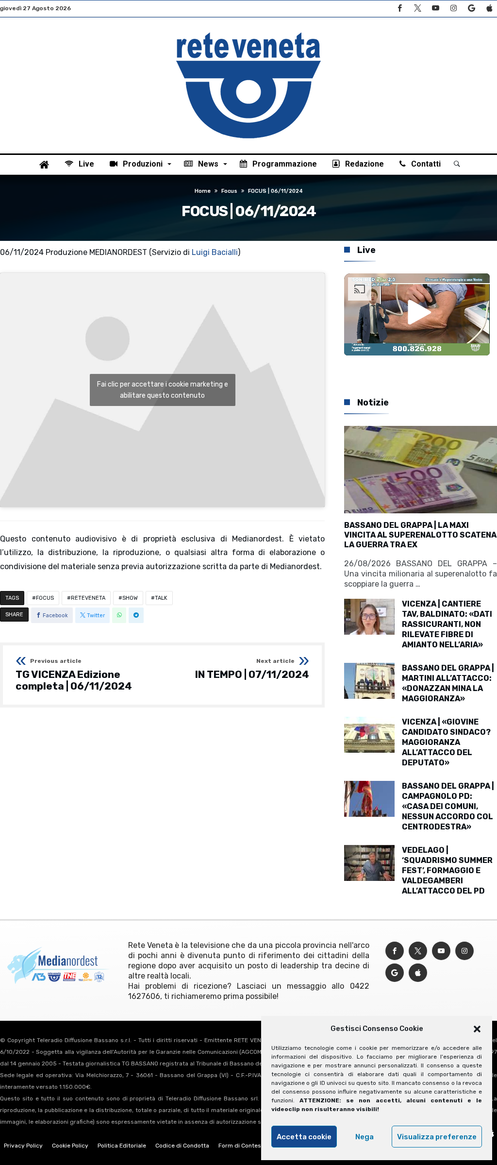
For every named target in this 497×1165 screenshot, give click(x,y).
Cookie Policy (70, 1145)
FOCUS (45, 598)
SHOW (130, 598)
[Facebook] (399, 8)
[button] (477, 1029)
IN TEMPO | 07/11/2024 (252, 669)
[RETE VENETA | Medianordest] (248, 32)
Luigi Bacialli (215, 252)
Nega (364, 1136)
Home (203, 191)
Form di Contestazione (250, 1145)
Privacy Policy (23, 1145)
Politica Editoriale (122, 1145)
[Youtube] (435, 8)
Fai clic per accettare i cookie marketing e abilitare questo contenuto (162, 390)
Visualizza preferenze (437, 1136)
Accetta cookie (304, 1136)
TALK (161, 598)
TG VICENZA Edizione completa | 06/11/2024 (74, 675)
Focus (229, 191)
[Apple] (489, 8)
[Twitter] (417, 8)
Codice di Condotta (182, 1145)
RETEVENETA (88, 598)
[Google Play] (471, 8)
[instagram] (453, 8)
